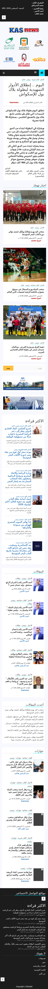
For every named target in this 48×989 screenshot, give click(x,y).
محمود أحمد (40, 915)
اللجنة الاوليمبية (39, 969)
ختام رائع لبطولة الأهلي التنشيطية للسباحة (13, 171)
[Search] (3, 72)
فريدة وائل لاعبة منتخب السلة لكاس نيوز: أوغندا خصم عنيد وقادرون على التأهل (19, 792)
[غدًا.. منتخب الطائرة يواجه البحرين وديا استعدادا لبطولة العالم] (38, 657)
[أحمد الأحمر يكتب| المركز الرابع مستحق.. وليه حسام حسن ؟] (38, 584)
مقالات (17, 578)
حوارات (18, 758)
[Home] (41, 72)
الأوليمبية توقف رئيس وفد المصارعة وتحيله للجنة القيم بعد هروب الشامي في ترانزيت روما (24, 738)
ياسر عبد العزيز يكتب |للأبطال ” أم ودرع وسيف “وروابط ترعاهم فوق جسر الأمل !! (19, 681)
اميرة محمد (36, 240)
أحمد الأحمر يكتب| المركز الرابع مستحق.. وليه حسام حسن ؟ (19, 583)
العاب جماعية (35, 285)
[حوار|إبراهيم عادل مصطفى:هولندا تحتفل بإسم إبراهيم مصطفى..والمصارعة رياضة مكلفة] (38, 848)
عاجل (23, 79)
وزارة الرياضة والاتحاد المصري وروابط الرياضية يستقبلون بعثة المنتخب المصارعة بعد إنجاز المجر (24, 928)
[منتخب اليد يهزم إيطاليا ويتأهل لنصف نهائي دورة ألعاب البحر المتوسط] (24, 207)
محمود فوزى (40, 940)
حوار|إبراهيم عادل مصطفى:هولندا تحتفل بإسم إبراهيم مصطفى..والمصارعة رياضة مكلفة (20, 848)
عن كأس (42, 973)
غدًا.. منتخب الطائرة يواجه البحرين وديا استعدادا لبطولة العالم (20, 656)
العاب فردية (35, 79)
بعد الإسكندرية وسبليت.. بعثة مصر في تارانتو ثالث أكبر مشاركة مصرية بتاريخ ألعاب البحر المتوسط (25, 936)
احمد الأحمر (24, 591)
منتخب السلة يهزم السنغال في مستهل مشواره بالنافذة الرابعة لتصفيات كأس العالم (25, 290)
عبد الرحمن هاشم (22, 665)
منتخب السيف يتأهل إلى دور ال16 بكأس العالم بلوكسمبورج (35, 172)
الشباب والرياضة (39, 966)
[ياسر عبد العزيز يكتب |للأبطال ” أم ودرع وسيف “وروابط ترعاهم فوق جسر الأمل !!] (38, 682)
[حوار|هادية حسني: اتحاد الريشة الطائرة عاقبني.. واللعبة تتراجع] (38, 874)
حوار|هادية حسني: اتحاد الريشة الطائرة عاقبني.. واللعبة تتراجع (19, 873)
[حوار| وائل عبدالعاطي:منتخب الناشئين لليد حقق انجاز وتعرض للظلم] (38, 819)
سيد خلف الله (23, 828)
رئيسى (28, 79)
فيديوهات (42, 958)
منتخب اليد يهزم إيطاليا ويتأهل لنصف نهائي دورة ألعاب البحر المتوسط (26, 233)
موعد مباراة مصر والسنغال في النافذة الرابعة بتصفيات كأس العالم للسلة (25, 731)
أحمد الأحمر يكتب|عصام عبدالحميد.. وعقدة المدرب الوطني (21, 632)
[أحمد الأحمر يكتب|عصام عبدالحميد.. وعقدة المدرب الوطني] (38, 633)
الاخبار (42, 79)
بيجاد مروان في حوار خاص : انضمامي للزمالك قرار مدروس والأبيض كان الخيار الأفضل (19, 764)
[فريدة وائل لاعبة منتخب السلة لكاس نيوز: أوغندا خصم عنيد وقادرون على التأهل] (38, 791)
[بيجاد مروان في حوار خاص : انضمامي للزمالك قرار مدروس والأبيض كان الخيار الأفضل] (38, 765)
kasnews (14, 102)
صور (43, 962)
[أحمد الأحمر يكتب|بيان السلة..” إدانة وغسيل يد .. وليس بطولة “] (38, 608)
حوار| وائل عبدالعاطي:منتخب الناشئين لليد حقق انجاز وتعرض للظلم (19, 820)
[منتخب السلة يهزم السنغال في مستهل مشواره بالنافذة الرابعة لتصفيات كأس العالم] (24, 265)
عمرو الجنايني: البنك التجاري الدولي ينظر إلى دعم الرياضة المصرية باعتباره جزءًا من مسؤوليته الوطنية (24, 911)
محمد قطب (40, 949)
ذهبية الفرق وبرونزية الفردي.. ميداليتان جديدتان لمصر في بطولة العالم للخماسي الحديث (27, 349)
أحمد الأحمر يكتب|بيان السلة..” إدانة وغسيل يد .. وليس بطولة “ (19, 608)
